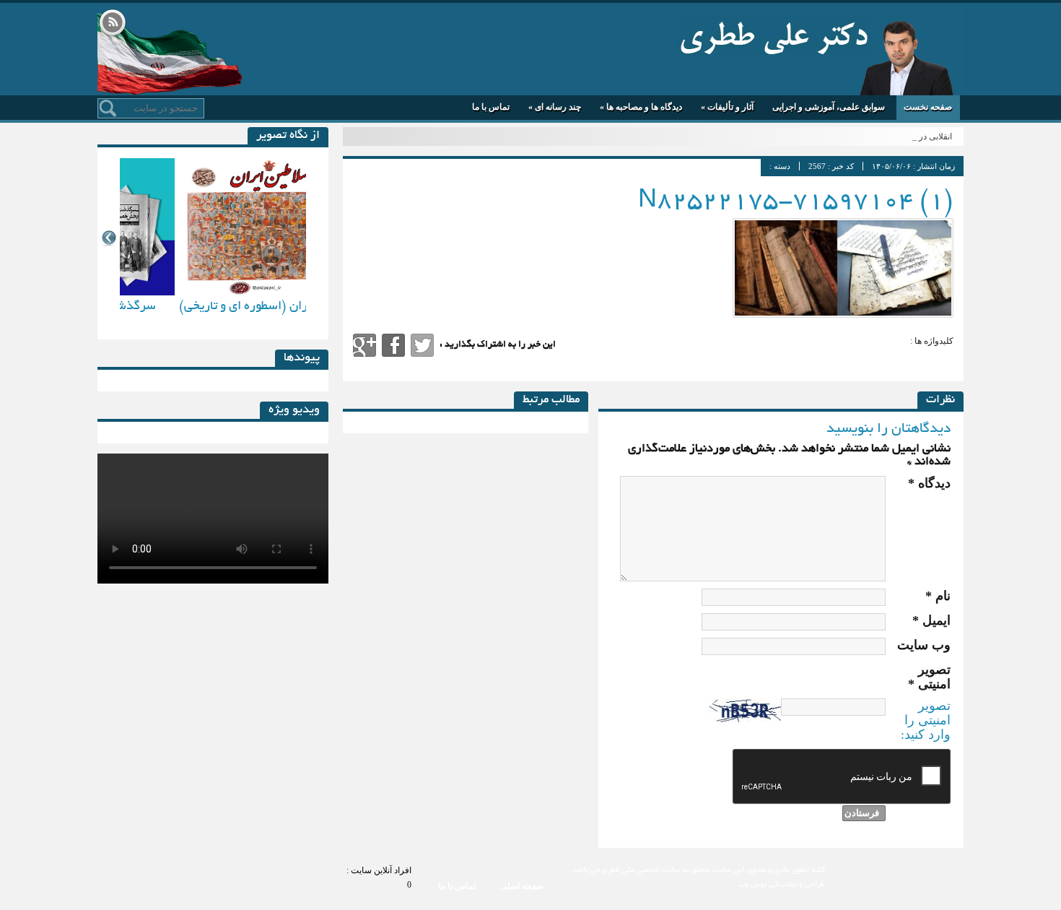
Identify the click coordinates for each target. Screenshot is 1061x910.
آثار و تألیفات (727, 107)
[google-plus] (364, 345)
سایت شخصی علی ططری (774, 34)
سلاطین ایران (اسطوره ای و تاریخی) (213, 306)
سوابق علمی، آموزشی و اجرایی (828, 107)
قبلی (108, 238)
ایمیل (931, 620)
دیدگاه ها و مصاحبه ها (641, 107)
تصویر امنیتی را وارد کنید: (926, 720)
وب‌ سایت (924, 645)
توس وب (752, 884)
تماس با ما (491, 107)
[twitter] (422, 345)
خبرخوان (112, 24)
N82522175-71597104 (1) (795, 202)
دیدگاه (929, 483)
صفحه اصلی (521, 886)
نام (938, 596)
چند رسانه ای (554, 107)
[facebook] (393, 345)
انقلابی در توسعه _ (920, 136)
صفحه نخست (928, 107)
